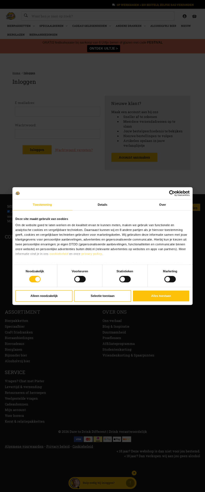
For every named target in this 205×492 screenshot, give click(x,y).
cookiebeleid (58, 253)
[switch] (80, 279)
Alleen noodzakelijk (44, 295)
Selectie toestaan (103, 295)
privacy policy (91, 253)
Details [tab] (103, 204)
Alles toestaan (161, 295)
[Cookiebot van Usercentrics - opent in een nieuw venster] (172, 193)
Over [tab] (162, 204)
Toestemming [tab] (42, 204)
